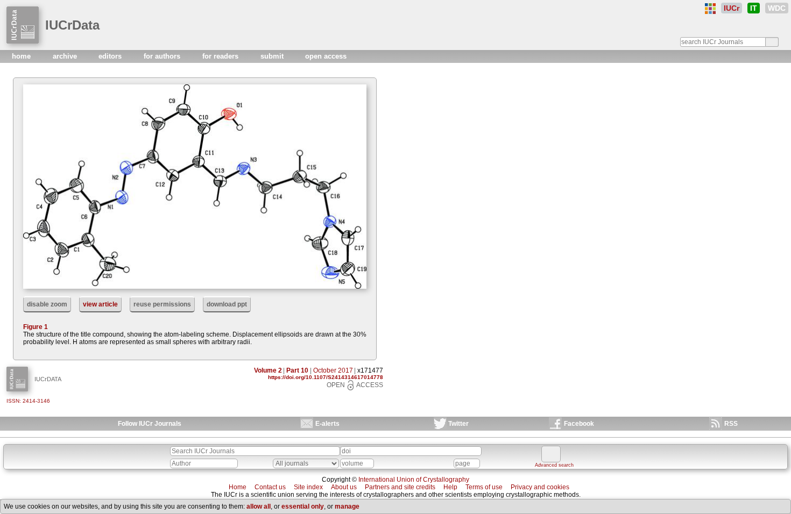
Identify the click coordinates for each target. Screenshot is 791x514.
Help (450, 487)
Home (237, 487)
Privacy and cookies (540, 487)
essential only (302, 506)
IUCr (731, 8)
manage (347, 506)
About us (344, 487)
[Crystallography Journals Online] (710, 9)
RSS (731, 423)
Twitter (458, 423)
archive (66, 56)
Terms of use (484, 487)
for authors (163, 56)
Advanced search (554, 465)
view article (100, 304)
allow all (258, 506)
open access (326, 56)
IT (753, 8)
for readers (221, 56)
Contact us (270, 487)
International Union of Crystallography (413, 479)
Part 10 (297, 370)
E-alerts (327, 423)
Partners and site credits (400, 487)
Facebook (579, 423)
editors (111, 56)
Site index (308, 487)
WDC (777, 8)
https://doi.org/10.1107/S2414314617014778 (325, 377)
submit (273, 56)
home (22, 56)
